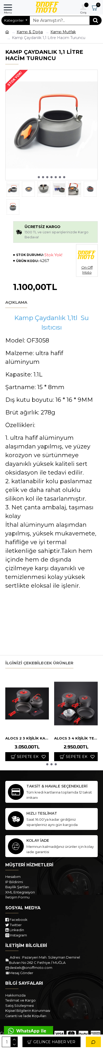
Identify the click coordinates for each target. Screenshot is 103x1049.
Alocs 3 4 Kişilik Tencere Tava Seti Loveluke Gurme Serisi (76, 738)
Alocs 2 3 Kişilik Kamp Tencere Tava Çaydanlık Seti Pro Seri (27, 738)
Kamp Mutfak (63, 32)
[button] (39, 177)
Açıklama (16, 302)
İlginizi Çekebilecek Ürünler (39, 663)
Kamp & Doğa (30, 32)
